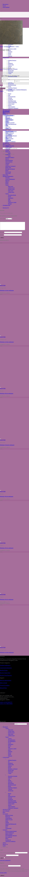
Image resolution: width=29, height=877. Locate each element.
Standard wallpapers (5, 665)
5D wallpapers (6, 112)
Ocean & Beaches (12, 102)
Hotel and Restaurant (10, 124)
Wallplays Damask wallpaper (7, 445)
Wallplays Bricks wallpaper (6, 548)
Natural (10, 56)
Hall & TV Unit (8, 819)
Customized (6, 757)
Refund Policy (3, 688)
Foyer (6, 821)
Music (9, 86)
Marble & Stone (12, 85)
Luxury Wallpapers (11, 89)
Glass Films (5, 175)
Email (2, 235)
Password (3, 855)
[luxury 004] (6, 59)
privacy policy (3, 872)
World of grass (6, 109)
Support (5, 130)
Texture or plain (12, 49)
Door (6, 125)
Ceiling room (11, 188)
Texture (7, 163)
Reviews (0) (6, 207)
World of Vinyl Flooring (6, 675)
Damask (10, 51)
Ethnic (6, 128)
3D (6, 117)
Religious (10, 63)
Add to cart (3, 88)
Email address (4, 865)
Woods (10, 204)
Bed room (10, 186)
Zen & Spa (10, 91)
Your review (3, 221)
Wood (9, 53)
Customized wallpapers (8, 115)
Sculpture (10, 99)
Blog (4, 812)
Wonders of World (12, 69)
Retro (9, 50)
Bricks (4, 114)
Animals (10, 98)
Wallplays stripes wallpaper (7, 290)
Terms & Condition (5, 685)
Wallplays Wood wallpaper (6, 393)
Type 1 (7, 185)
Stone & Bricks (11, 96)
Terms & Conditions (10, 141)
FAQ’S (6, 838)
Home (1, 46)
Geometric (10, 198)
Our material (8, 137)
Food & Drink (8, 135)
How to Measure (9, 133)
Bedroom (7, 117)
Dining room (11, 189)
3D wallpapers (6, 111)
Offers (7, 182)
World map (11, 70)
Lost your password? (5, 860)
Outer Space (11, 104)
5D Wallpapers (12, 741)
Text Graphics (11, 107)
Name (2, 232)
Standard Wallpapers (9, 46)
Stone (9, 54)
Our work (5, 813)
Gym (6, 127)
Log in (2, 857)
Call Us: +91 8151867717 (10, 2)
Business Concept (9, 122)
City (6, 124)
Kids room (10, 190)
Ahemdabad (6, 7)
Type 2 (17, 46)
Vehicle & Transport (13, 108)
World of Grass (4, 670)
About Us (5, 144)
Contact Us (8, 840)
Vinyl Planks (6, 811)
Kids (9, 47)
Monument (11, 83)
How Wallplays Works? (11, 835)
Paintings (10, 72)
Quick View (2, 285)
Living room (11, 192)
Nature (10, 66)
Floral (6, 133)
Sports (9, 105)
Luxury (10, 738)
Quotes (7, 150)
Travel (9, 73)
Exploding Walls (12, 101)
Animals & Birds (12, 195)
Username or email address (7, 852)
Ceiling (7, 822)
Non (9, 127)
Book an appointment (5, 680)
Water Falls (11, 64)
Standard (5, 727)
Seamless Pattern (12, 88)
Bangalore (5, 4)
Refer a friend (3, 683)
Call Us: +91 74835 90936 (6, 703)
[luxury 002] (6, 65)
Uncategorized (6, 205)
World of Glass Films (5, 673)
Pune (4, 5)
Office (6, 825)
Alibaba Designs (12, 60)
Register (2, 875)
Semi (9, 130)
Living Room (8, 818)
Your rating (3, 218)
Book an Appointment (11, 831)
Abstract (7, 118)
